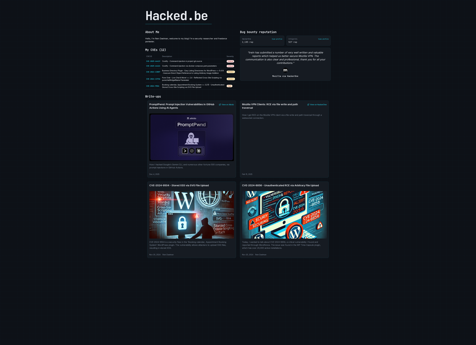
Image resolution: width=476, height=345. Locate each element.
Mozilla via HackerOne (285, 76)
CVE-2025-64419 (153, 61)
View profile (277, 39)
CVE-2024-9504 (152, 86)
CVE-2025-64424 (153, 66)
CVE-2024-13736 (153, 79)
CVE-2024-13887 (153, 72)
